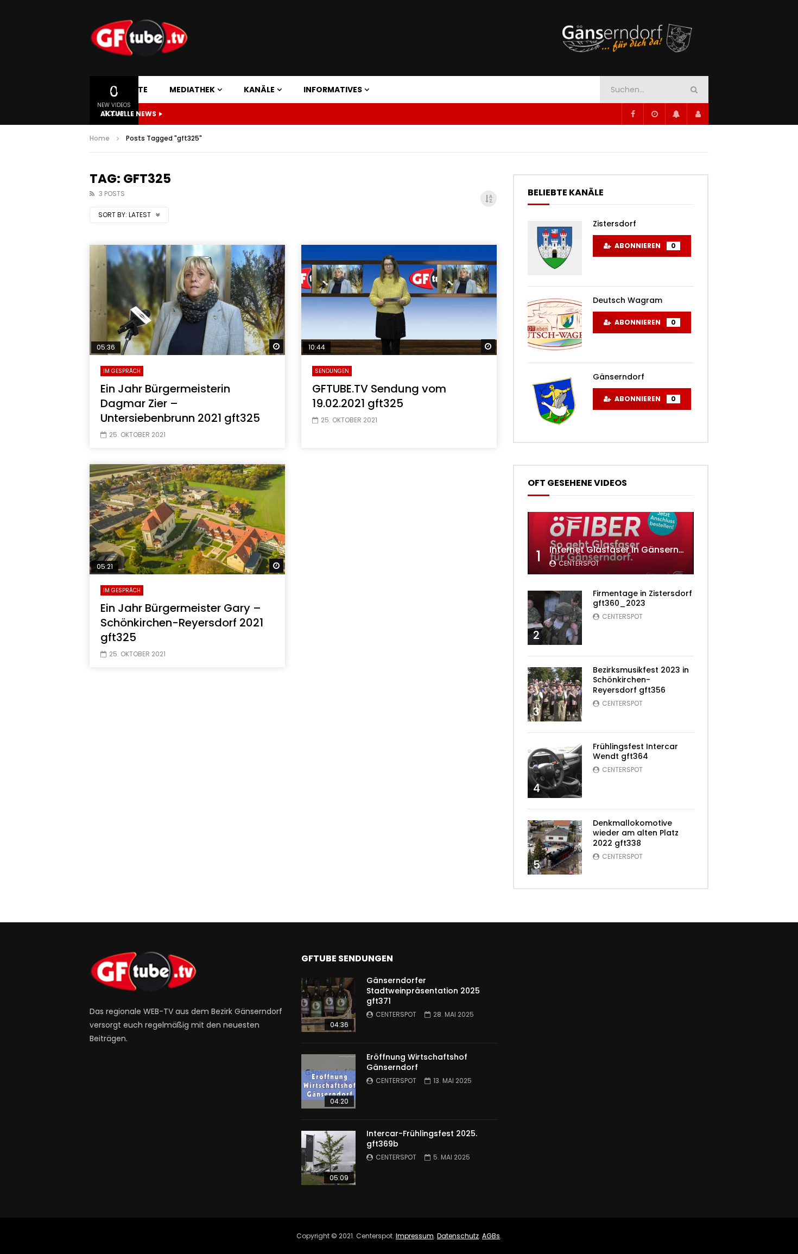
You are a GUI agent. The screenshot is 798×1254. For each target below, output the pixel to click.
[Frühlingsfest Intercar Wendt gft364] (555, 771)
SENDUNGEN (332, 371)
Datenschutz (458, 1235)
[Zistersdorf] (555, 248)
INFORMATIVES (332, 89)
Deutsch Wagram (627, 300)
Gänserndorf (618, 376)
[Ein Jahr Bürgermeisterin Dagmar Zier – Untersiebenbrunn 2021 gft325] (187, 300)
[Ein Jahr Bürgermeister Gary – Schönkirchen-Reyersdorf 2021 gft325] (187, 519)
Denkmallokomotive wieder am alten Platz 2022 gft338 (636, 833)
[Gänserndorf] (555, 401)
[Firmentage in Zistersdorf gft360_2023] (555, 618)
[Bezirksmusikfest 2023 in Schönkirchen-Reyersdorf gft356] (555, 694)
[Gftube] (139, 38)
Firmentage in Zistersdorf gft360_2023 (642, 598)
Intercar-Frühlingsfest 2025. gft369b (421, 1138)
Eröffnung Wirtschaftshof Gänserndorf (416, 1062)
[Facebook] (632, 114)
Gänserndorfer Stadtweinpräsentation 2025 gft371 (423, 990)
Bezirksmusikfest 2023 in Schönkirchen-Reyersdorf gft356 (641, 680)
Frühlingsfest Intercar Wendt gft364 (635, 751)
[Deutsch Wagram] (555, 324)
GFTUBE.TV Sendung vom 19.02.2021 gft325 (379, 396)
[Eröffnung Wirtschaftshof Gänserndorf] (328, 1081)
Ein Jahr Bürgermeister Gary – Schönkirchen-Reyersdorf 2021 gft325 (181, 622)
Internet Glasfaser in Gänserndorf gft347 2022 (651, 549)
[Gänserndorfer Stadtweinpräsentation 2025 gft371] (328, 1005)
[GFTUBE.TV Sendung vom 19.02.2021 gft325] (399, 300)
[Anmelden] (697, 114)
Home (100, 138)
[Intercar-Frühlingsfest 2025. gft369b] (328, 1158)
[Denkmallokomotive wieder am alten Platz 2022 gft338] (555, 847)
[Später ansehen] (654, 114)
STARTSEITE (124, 89)
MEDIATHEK (192, 89)
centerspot (579, 563)
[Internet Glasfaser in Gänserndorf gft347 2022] (611, 543)
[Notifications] (676, 114)
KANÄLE (259, 89)
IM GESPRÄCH (122, 371)
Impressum (415, 1235)
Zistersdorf (614, 223)
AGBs (491, 1235)
